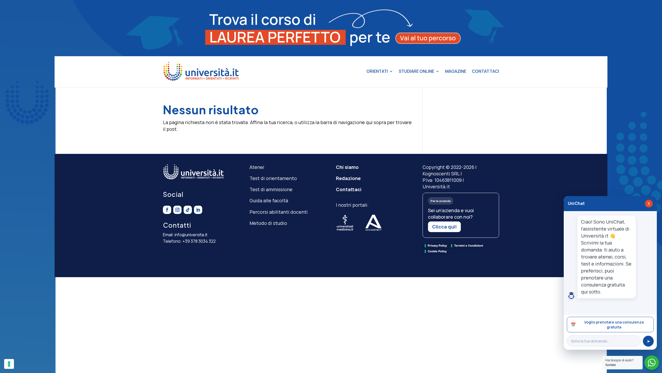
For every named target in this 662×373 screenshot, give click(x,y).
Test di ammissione (271, 189)
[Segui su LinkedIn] (198, 210)
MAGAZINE (455, 71)
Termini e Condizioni (468, 245)
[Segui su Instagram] (177, 210)
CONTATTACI (485, 71)
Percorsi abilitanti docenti (279, 212)
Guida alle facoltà (269, 200)
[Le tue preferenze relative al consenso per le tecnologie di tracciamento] (9, 364)
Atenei (257, 167)
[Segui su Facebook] (167, 210)
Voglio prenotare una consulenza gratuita (607, 324)
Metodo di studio (268, 223)
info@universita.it (191, 235)
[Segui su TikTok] (188, 210)
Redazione (348, 178)
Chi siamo (347, 167)
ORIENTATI (377, 71)
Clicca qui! (444, 227)
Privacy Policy (437, 245)
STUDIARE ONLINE (416, 71)
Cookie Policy (437, 251)
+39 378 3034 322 (199, 241)
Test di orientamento (273, 178)
